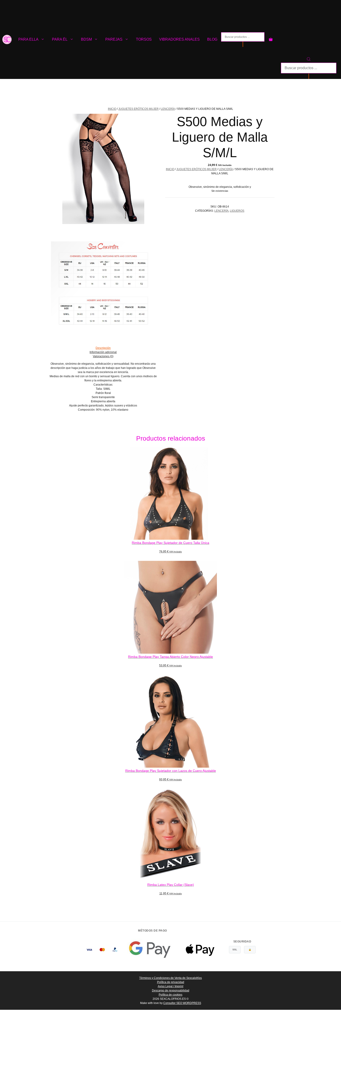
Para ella (28, 39)
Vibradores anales (179, 39)
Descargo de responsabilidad (170, 990)
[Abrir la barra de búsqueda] (308, 60)
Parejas (113, 39)
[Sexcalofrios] (7, 39)
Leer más (170, 899)
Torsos (144, 39)
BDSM (86, 39)
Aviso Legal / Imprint (170, 986)
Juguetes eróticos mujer (138, 108)
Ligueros (237, 210)
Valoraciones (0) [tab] (103, 356)
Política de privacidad (170, 982)
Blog (212, 39)
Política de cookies (170, 994)
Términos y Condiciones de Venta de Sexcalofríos (170, 978)
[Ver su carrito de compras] (270, 39)
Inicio (112, 108)
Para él (60, 39)
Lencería (168, 108)
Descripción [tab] (103, 348)
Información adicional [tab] (103, 352)
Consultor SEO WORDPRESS (182, 1003)
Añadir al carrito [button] (170, 557)
